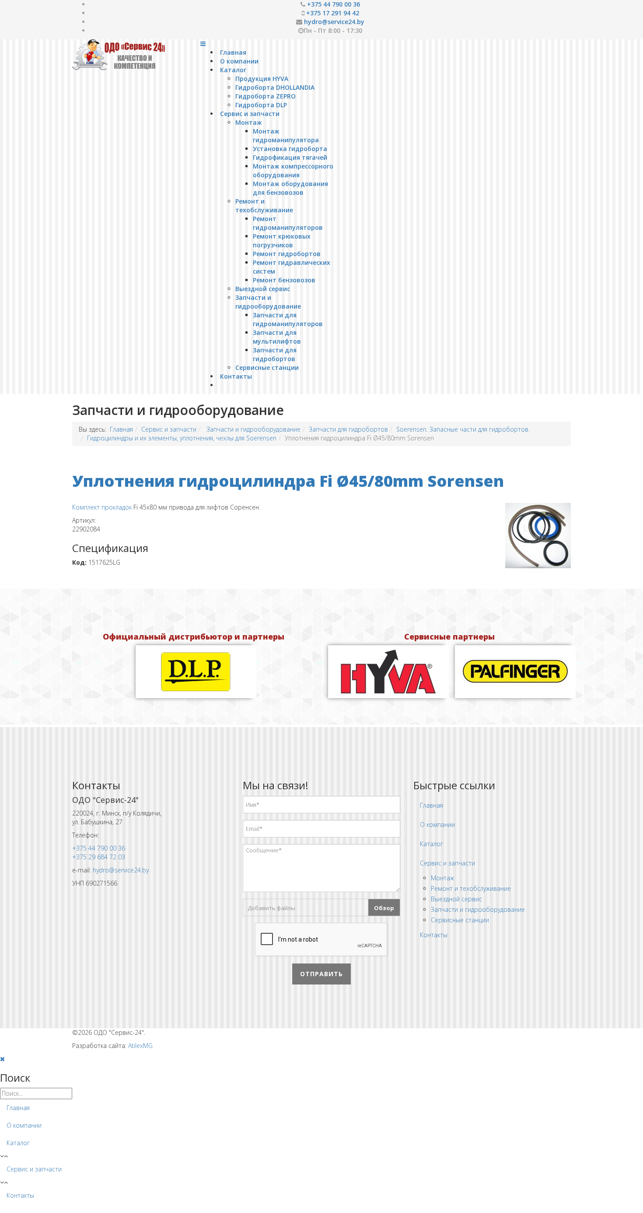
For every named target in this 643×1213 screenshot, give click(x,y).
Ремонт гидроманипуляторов (288, 223)
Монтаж (248, 122)
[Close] (2, 1059)
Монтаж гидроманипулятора (286, 135)
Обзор (384, 908)
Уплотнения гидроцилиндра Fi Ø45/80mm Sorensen (288, 481)
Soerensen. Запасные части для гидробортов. (463, 429)
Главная (233, 52)
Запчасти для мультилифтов (277, 336)
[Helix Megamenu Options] (203, 43)
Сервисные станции (267, 367)
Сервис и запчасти (250, 113)
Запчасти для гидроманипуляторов (288, 319)
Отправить (321, 974)
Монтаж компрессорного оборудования (293, 170)
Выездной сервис (262, 289)
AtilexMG (140, 1045)
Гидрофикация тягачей (290, 157)
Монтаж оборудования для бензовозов (290, 188)
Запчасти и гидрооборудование (268, 301)
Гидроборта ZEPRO (265, 96)
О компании (239, 61)
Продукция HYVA (261, 78)
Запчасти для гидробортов (275, 354)
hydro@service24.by (334, 22)
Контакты (236, 376)
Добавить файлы (271, 908)
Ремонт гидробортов (287, 254)
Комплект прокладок (102, 507)
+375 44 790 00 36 (333, 4)
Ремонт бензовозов (284, 280)
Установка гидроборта (290, 148)
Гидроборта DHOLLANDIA (275, 87)
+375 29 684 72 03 (98, 857)
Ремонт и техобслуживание (264, 205)
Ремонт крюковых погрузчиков (282, 240)
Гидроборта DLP (261, 105)
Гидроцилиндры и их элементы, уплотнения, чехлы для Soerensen (181, 438)
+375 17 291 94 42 (332, 13)
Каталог (233, 70)
